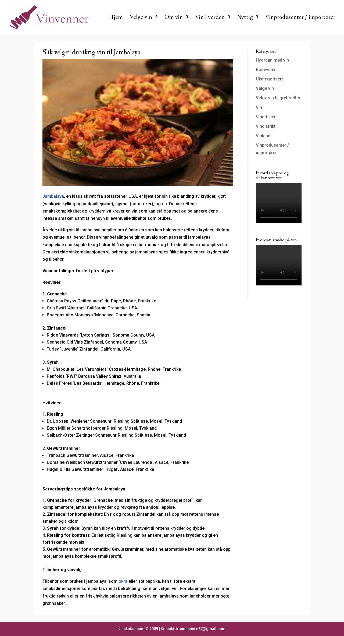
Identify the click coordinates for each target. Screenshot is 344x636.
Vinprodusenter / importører (300, 17)
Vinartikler (266, 116)
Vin (259, 107)
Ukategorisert (269, 79)
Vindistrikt (265, 126)
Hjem (116, 17)
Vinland (263, 135)
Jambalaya (53, 196)
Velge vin (265, 88)
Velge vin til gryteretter (278, 97)
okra (123, 581)
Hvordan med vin (272, 60)
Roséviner (266, 69)
